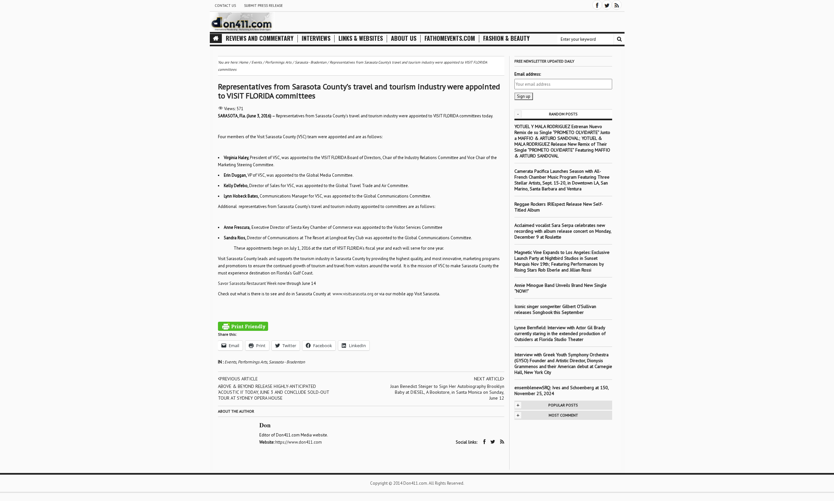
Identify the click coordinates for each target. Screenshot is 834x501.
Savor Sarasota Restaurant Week (247, 283)
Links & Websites (360, 38)
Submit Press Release (263, 5)
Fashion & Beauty (506, 38)
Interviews (316, 38)
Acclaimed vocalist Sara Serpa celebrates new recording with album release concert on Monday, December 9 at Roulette (562, 231)
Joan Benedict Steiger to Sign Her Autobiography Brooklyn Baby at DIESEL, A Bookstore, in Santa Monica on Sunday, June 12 (447, 392)
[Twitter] (607, 5)
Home (243, 62)
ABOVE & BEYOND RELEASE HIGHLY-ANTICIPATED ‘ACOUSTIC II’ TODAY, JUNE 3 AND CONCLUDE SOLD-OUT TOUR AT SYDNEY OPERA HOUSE (273, 392)
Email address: (527, 74)
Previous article (239, 379)
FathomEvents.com (449, 38)
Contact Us (225, 5)
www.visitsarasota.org (353, 294)
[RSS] (617, 5)
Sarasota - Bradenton (287, 362)
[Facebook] (597, 5)
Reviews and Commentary (260, 38)
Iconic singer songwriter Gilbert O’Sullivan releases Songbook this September (555, 309)
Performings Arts (252, 362)
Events (230, 362)
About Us (403, 38)
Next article (488, 379)
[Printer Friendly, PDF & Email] (243, 326)
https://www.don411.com (298, 442)
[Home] (216, 38)
